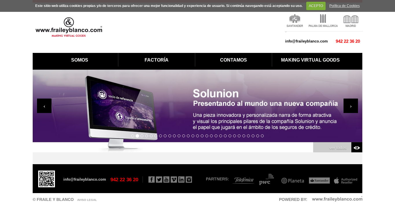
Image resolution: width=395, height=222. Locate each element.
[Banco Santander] (318, 179)
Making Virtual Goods (310, 60)
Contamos (233, 60)
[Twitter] (159, 179)
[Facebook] (151, 179)
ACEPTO (316, 6)
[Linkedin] (181, 179)
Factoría (157, 60)
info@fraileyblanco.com (306, 41)
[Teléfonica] (242, 179)
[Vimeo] (174, 179)
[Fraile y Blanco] (69, 26)
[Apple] (344, 179)
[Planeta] (292, 179)
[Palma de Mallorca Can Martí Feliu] (324, 20)
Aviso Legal (87, 199)
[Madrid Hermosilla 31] (351, 20)
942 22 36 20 (348, 41)
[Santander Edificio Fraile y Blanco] (295, 20)
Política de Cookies (344, 6)
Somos (79, 60)
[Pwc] (266, 179)
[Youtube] (166, 179)
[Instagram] (189, 179)
